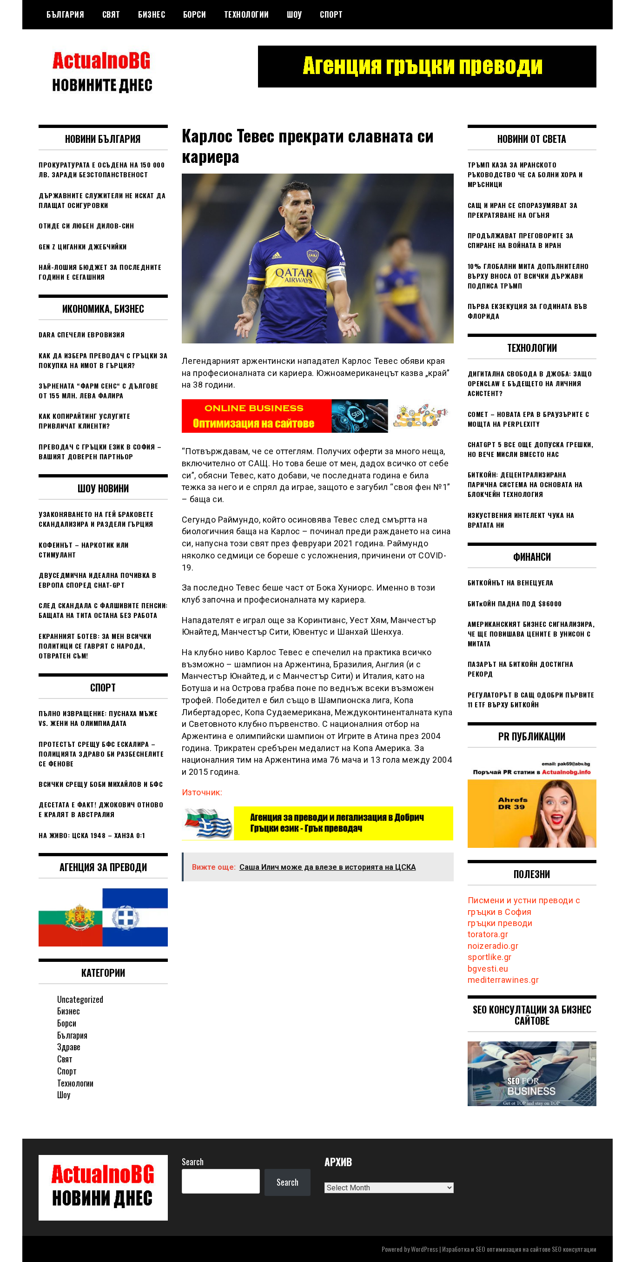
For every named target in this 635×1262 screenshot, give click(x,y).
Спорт (331, 14)
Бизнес (151, 14)
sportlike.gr (490, 957)
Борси (194, 14)
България (65, 14)
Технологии (246, 14)
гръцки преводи (500, 923)
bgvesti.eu (488, 968)
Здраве (68, 1046)
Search (193, 1161)
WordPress (424, 1249)
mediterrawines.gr (503, 980)
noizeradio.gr (493, 946)
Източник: (202, 792)
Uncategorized (80, 999)
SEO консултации (574, 1249)
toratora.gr (488, 934)
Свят (111, 14)
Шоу (294, 14)
